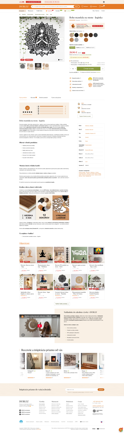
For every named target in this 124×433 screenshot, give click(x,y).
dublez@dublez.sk (98, 406)
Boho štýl (91, 129)
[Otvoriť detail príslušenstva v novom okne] (81, 62)
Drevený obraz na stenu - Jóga (27, 266)
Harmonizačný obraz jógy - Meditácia (44, 266)
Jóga (84, 176)
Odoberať (101, 389)
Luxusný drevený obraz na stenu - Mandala (61, 293)
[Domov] (19, 14)
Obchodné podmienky (55, 421)
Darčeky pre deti (69, 408)
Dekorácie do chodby (55, 410)
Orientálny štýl (88, 176)
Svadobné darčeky (69, 410)
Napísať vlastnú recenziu (85, 116)
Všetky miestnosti (55, 413)
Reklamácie (47, 421)
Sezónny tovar (41, 411)
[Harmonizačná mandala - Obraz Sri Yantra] (79, 282)
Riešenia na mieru (42, 407)
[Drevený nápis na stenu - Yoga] (79, 255)
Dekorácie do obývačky (56, 404)
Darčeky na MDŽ (98, 174)
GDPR (76, 421)
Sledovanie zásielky (81, 415)
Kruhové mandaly (82, 172)
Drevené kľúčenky (42, 413)
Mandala (91, 125)
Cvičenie (97, 172)
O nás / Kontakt (81, 404)
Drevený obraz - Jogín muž (44, 293)
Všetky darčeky (69, 413)
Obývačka (88, 172)
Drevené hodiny (42, 405)
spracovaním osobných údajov (78, 392)
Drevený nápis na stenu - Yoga (78, 266)
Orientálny (87, 129)
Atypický (87, 137)
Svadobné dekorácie (43, 410)
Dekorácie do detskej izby (56, 407)
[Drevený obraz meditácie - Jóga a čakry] (96, 255)
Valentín (67, 404)
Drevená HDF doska (89, 150)
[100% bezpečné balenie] (90, 85)
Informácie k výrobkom (82, 410)
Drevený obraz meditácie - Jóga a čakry (96, 266)
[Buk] (46, 66)
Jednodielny (87, 133)
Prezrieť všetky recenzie (27, 114)
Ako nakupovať (70, 421)
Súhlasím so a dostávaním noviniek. (80, 392)
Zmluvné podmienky (84, 429)
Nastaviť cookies (85, 421)
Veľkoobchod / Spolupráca (83, 408)
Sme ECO (63, 421)
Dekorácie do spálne (55, 405)
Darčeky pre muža (69, 407)
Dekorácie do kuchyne (56, 408)
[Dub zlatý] (30, 66)
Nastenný (92, 133)
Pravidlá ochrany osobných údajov (81, 428)
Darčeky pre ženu (69, 405)
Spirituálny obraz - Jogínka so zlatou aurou (27, 293)
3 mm (86, 161)
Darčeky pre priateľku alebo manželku (94, 173)
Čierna (86, 141)
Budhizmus (87, 125)
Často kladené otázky (82, 407)
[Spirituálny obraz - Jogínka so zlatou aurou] (27, 282)
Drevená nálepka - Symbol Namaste (95, 293)
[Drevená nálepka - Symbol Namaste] (96, 282)
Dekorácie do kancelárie (56, 411)
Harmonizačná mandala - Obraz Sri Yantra (79, 293)
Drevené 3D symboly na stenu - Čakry (61, 266)
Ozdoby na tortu (42, 408)
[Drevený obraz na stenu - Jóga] (27, 255)
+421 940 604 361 (98, 401)
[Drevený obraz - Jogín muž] (45, 282)
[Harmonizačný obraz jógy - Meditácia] (45, 255)
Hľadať (76, 6)
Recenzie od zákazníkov (82, 405)
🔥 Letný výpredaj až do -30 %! (33, 1)
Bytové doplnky (42, 404)
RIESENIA (39, 429)
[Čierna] (22, 66)
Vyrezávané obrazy (82, 173)
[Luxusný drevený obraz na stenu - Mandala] (62, 282)
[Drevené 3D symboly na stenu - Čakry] (62, 255)
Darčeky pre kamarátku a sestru (88, 174)
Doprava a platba (39, 421)
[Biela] (38, 66)
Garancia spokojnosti (30, 421)
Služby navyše (81, 411)
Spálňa (80, 174)
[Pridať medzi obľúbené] (103, 69)
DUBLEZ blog (80, 413)
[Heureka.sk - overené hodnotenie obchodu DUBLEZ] (21, 421)
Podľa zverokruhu (69, 411)
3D (94, 133)
